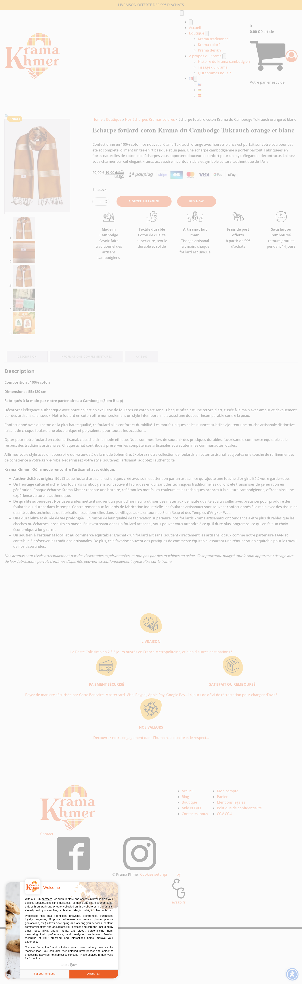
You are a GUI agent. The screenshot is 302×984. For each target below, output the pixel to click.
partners (47, 899)
